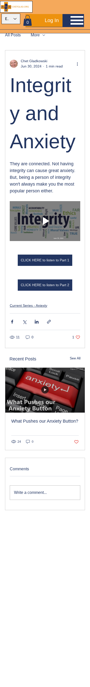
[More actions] (77, 64)
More (35, 35)
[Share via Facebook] (12, 321)
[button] (27, 20)
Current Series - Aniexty (28, 305)
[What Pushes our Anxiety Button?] (45, 390)
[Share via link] (48, 321)
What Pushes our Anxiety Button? (44, 421)
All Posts (13, 35)
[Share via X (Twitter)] (24, 321)
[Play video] (45, 221)
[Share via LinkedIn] (36, 321)
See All (75, 358)
